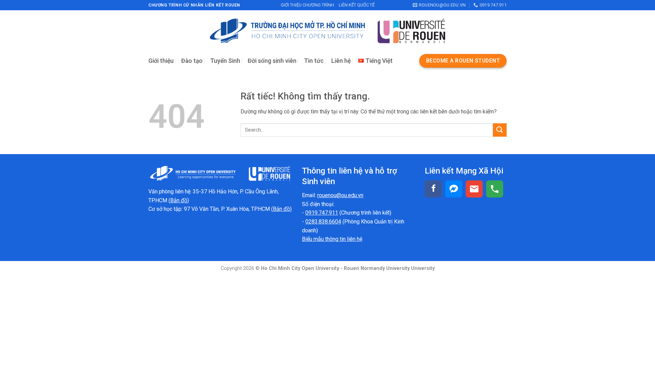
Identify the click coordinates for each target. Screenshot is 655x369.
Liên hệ (341, 60)
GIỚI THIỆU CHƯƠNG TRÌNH (307, 5)
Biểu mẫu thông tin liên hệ (332, 239)
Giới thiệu (161, 60)
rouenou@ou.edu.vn (340, 195)
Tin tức (314, 60)
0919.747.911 (321, 212)
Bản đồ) (179, 200)
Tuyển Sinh (225, 60)
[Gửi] (500, 130)
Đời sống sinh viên (272, 60)
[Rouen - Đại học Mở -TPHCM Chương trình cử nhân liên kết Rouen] (327, 30)
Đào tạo (192, 60)
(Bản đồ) (281, 209)
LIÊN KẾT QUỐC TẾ (357, 5)
